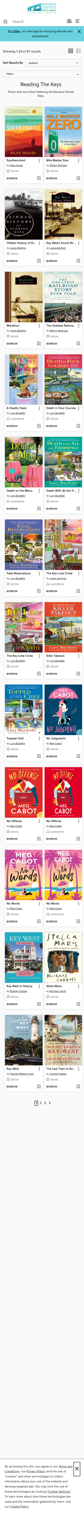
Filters (10, 74)
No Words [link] (13, 903)
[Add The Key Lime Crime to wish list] (78, 591)
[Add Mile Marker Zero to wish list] (78, 178)
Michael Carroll (58, 991)
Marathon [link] (13, 326)
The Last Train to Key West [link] (61, 1069)
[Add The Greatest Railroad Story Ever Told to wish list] (78, 343)
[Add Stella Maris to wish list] (78, 1004)
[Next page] (49, 1103)
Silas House (16, 165)
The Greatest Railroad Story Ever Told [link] (61, 326)
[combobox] (34, 21)
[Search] (5, 21)
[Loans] (69, 22)
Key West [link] (13, 1069)
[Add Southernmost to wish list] (38, 178)
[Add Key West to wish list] (38, 1086)
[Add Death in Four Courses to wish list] (78, 426)
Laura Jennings (58, 578)
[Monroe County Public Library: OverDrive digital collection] (42, 8)
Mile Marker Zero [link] (57, 160)
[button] (70, 52)
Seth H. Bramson (59, 330)
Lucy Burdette (17, 413)
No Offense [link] (14, 821)
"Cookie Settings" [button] (59, 1492)
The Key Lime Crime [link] (59, 573)
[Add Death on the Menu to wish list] (38, 509)
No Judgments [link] (56, 738)
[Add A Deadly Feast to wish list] (38, 426)
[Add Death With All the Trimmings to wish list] (78, 509)
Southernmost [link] (16, 160)
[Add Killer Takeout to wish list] (78, 674)
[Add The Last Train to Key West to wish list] (78, 1086)
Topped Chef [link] (15, 738)
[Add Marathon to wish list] (38, 343)
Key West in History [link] (19, 986)
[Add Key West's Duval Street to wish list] (78, 261)
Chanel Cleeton (58, 1073)
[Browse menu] (77, 21)
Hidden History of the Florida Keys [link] (22, 243)
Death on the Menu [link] (19, 491)
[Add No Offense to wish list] (38, 839)
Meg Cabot (56, 743)
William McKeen (58, 165)
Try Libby (14, 31)
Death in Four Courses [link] (61, 408)
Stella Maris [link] (54, 986)
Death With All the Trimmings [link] (61, 491)
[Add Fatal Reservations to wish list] (38, 591)
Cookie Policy (19, 1507)
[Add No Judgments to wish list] (78, 756)
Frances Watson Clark (22, 1073)
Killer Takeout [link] (55, 656)
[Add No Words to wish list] (38, 921)
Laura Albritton (18, 248)
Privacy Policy (35, 1471)
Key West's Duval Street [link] (61, 243)
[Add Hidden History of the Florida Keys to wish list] (38, 261)
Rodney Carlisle (18, 991)
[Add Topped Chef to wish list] (38, 756)
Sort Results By (13, 63)
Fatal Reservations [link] (19, 573)
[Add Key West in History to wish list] (38, 1004)
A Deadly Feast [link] (17, 408)
